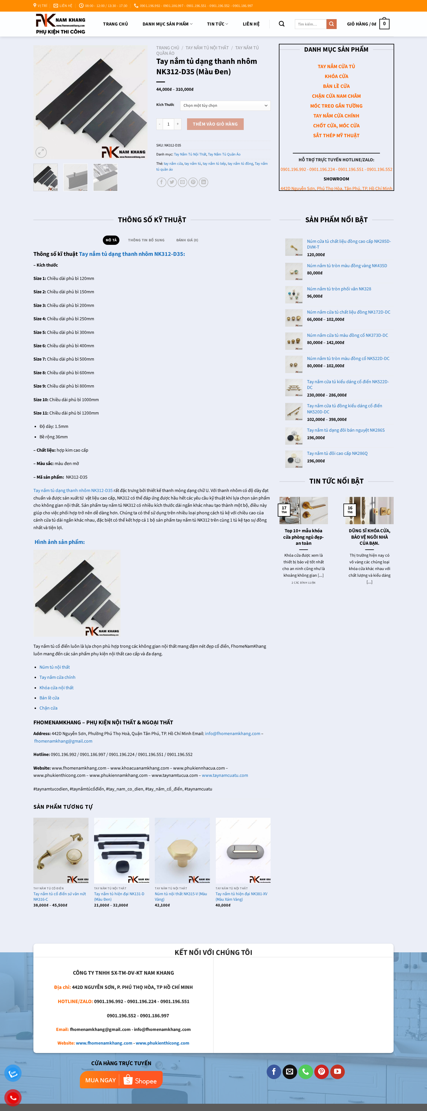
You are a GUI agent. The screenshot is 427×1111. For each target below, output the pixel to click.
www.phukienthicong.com (162, 1043)
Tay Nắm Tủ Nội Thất (207, 48)
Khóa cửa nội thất (56, 688)
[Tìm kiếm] (281, 24)
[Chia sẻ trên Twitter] (172, 182)
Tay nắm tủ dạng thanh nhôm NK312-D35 (73, 490)
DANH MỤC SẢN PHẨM (166, 24)
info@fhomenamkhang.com (232, 733)
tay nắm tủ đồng (240, 163)
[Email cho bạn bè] (182, 182)
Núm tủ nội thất (55, 667)
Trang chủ (115, 24)
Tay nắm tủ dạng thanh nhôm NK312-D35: (132, 254)
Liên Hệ (251, 24)
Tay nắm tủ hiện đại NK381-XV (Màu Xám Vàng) (241, 896)
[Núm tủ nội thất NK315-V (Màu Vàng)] (182, 851)
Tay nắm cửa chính (58, 677)
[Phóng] (41, 152)
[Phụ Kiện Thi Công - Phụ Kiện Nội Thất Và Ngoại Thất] (60, 24)
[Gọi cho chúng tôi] (305, 1072)
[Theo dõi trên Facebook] (274, 1072)
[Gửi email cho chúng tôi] (290, 1072)
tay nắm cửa (173, 163)
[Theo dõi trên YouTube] (337, 1072)
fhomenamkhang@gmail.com (63, 741)
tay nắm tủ (192, 163)
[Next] (138, 102)
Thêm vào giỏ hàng (215, 124)
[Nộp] (331, 24)
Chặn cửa (49, 708)
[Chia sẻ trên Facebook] (161, 182)
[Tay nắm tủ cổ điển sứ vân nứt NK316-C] (61, 851)
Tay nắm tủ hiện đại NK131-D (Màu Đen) (119, 896)
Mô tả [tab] (111, 240)
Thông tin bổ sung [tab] (146, 240)
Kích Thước (165, 105)
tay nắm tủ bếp (214, 163)
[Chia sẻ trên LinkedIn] (203, 182)
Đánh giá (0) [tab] (187, 240)
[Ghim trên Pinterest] (193, 182)
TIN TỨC (215, 24)
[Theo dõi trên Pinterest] (321, 1072)
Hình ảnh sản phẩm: (59, 542)
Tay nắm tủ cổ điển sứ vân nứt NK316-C (59, 896)
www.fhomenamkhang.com (104, 1043)
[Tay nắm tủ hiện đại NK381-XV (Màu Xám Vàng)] (243, 851)
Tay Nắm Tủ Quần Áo (224, 154)
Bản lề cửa (49, 698)
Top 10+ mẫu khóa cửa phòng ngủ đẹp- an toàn (303, 537)
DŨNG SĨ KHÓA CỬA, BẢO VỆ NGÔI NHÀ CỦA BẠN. (369, 537)
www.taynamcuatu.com (225, 775)
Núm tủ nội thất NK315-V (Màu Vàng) (181, 896)
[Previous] (43, 102)
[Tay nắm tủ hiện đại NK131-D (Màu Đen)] (121, 851)
